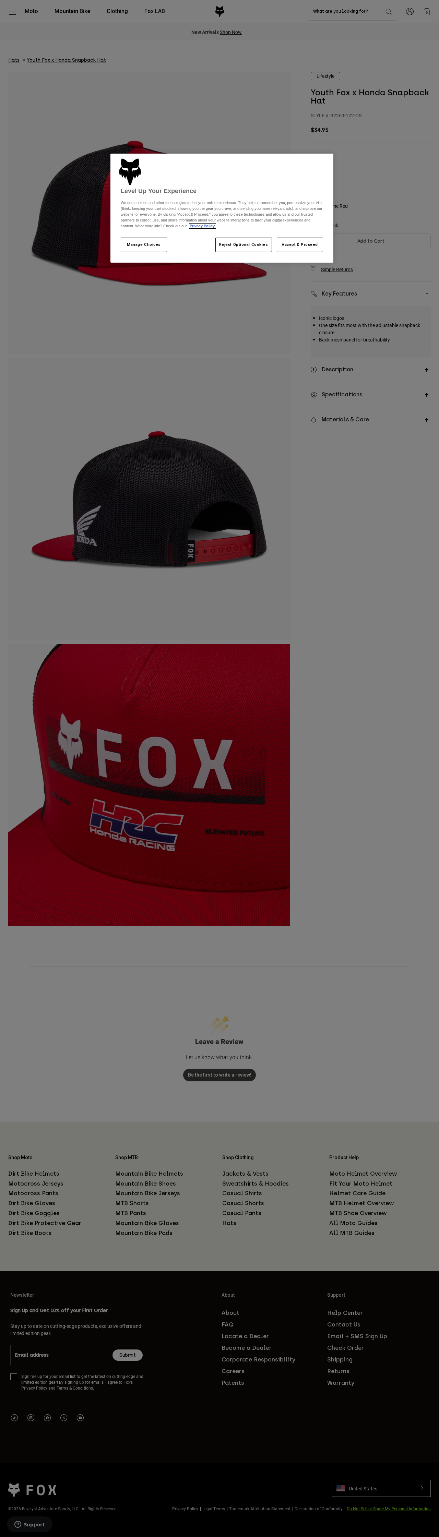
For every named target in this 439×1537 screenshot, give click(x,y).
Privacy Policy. (202, 226)
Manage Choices (144, 244)
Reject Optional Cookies (243, 244)
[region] (221, 208)
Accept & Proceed (300, 244)
